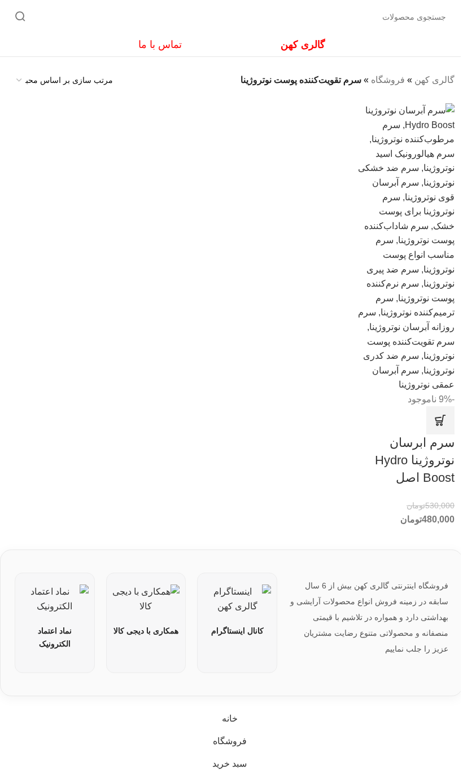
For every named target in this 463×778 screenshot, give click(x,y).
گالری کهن (434, 80)
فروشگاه (388, 80)
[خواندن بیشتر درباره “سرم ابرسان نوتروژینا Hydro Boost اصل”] (440, 420)
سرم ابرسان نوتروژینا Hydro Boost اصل (415, 460)
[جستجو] (20, 17)
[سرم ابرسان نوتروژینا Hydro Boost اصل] (405, 247)
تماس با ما (160, 44)
